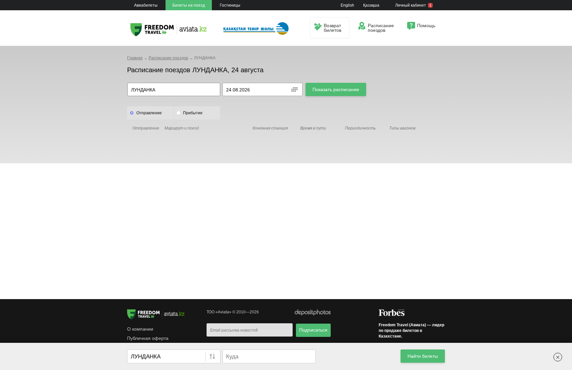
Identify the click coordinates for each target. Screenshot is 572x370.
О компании (140, 329)
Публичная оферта (147, 338)
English (347, 5)
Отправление (149, 113)
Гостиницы (230, 5)
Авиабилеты (146, 5)
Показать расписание (335, 89)
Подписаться (313, 330)
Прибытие (193, 113)
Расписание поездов (168, 58)
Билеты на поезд (188, 5)
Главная (135, 58)
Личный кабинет (413, 5)
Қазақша (371, 5)
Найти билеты (422, 356)
